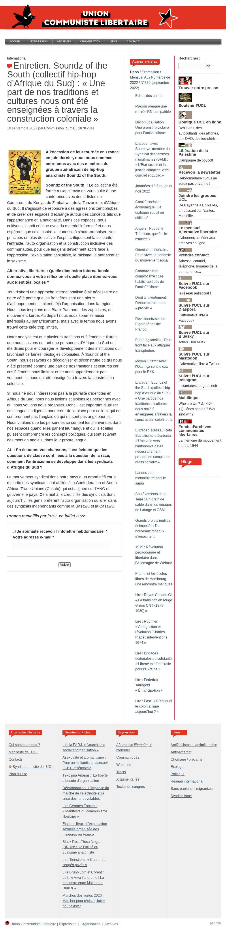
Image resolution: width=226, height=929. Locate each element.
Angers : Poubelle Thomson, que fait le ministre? (151, 234)
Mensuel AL (139, 77)
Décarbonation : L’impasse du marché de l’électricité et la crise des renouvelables (85, 793)
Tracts (121, 772)
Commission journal (59, 128)
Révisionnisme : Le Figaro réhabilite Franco (150, 324)
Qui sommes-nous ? (24, 745)
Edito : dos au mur (149, 96)
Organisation (90, 41)
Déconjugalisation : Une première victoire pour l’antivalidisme (152, 127)
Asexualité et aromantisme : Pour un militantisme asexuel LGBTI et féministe (85, 763)
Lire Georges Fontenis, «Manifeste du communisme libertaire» (84, 811)
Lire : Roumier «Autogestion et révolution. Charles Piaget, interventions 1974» (151, 631)
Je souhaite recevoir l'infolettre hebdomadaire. (62, 531)
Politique (178, 774)
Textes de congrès (130, 787)
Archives (64, 41)
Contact (133, 41)
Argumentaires (127, 779)
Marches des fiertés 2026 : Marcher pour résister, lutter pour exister (83, 901)
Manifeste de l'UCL (23, 752)
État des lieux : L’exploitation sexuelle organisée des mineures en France (84, 829)
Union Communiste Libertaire (33, 924)
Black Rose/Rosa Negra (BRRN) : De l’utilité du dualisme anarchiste (81, 847)
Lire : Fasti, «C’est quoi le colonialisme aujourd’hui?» (153, 706)
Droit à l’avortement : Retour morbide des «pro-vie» (151, 303)
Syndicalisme (181, 796)
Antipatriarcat (181, 752)
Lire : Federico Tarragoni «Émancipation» (149, 685)
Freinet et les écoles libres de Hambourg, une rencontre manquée (154, 579)
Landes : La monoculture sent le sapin (150, 478)
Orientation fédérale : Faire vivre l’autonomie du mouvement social (153, 255)
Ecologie (178, 767)
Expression (39, 41)
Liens (113, 41)
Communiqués (127, 757)
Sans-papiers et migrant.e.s (192, 789)
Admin (216, 923)
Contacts (16, 759)
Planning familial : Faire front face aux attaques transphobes (153, 345)
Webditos (123, 765)
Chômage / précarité (186, 759)
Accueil (15, 41)
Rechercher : (189, 58)
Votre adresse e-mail (33, 537)
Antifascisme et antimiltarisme (194, 745)
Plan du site (18, 774)
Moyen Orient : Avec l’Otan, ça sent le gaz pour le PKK (151, 366)
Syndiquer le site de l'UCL (33, 767)
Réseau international (187, 781)
